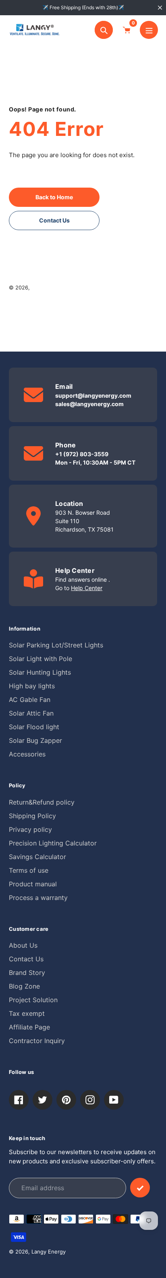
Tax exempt (27, 1013)
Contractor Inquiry (37, 1041)
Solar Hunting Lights (40, 672)
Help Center (86, 587)
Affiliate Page (29, 1027)
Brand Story (27, 973)
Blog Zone (24, 986)
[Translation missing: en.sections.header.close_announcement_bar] (160, 8)
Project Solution (33, 1000)
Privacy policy (30, 829)
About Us (23, 945)
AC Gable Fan (29, 700)
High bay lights (32, 686)
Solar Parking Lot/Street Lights (56, 645)
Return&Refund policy (42, 802)
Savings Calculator (37, 857)
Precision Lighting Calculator (53, 843)
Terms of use (28, 870)
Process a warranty (38, 898)
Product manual (33, 884)
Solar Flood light (34, 727)
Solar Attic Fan (31, 713)
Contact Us (26, 959)
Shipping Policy (32, 816)
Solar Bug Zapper (35, 740)
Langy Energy (48, 287)
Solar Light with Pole (40, 659)
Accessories (27, 754)
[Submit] (140, 1187)
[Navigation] (149, 30)
